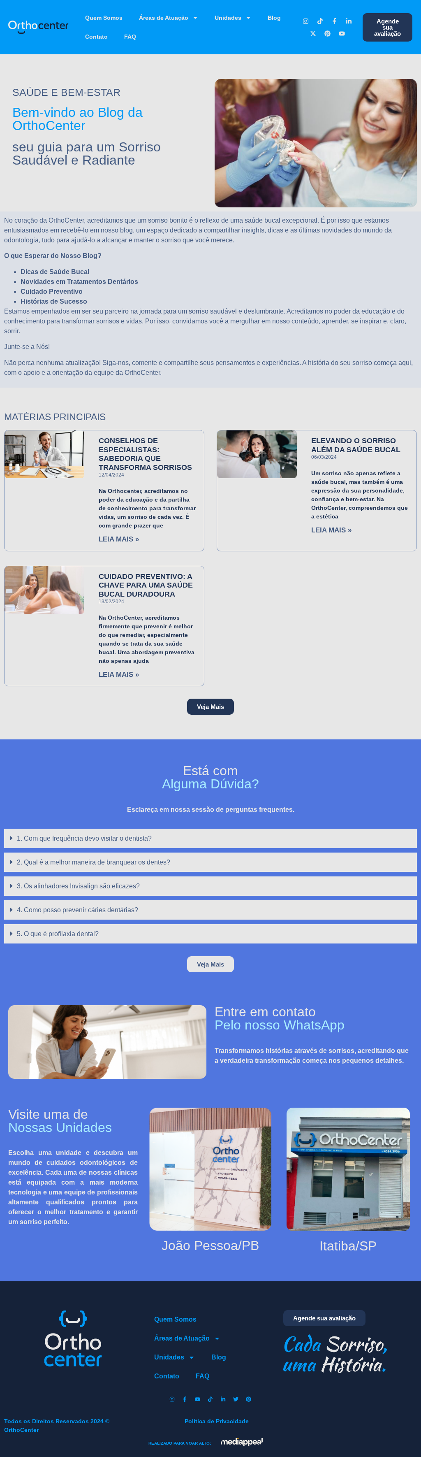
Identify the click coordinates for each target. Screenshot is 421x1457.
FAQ (130, 36)
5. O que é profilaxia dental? (58, 933)
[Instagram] (306, 21)
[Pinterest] (327, 33)
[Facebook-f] (334, 21)
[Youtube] (341, 33)
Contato (96, 36)
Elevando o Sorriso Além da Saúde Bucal (355, 445)
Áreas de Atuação (163, 17)
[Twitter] (236, 1399)
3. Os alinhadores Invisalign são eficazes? (78, 886)
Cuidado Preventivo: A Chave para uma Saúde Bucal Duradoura (146, 585)
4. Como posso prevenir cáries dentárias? (77, 909)
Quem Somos (104, 17)
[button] (210, 707)
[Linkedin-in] (349, 21)
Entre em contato (280, 1018)
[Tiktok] (320, 21)
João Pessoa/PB (210, 1245)
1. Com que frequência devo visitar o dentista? (84, 838)
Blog (274, 17)
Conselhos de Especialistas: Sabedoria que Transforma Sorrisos (145, 454)
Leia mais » (119, 539)
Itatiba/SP (348, 1246)
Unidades (228, 17)
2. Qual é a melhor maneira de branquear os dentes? (93, 862)
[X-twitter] (313, 33)
